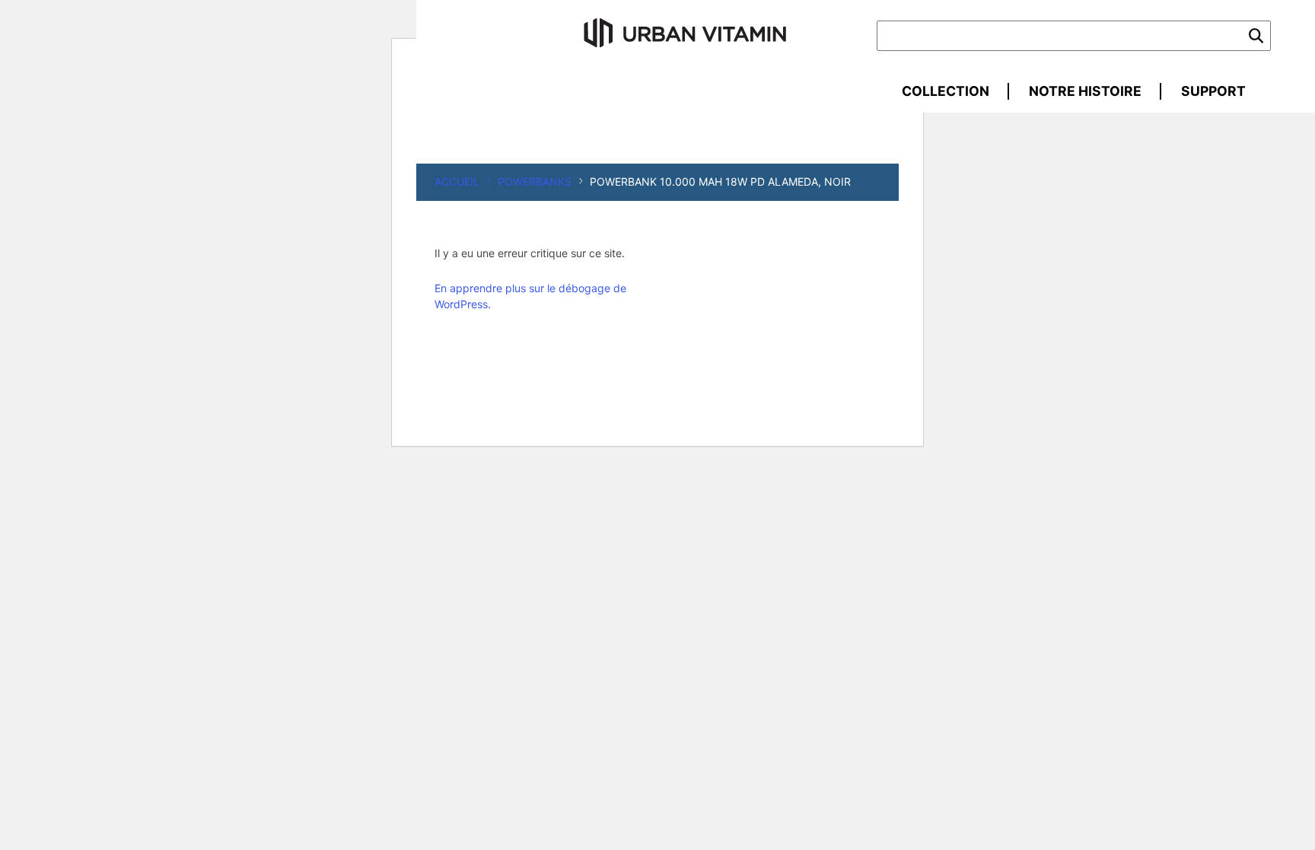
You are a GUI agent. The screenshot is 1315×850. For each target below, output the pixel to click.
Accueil (457, 181)
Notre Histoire (1085, 91)
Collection (945, 91)
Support (1213, 91)
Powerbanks (535, 181)
